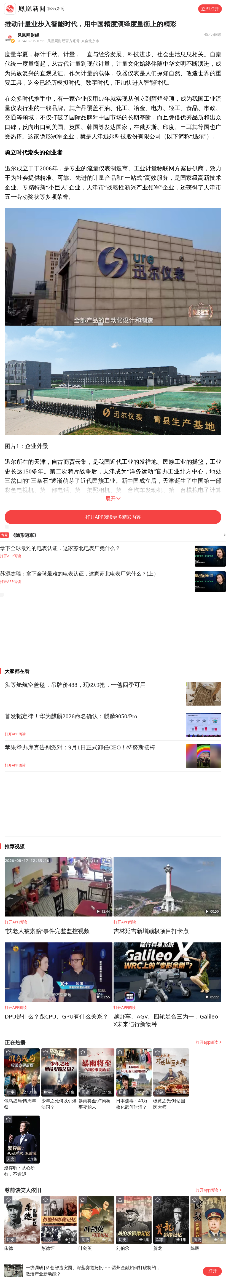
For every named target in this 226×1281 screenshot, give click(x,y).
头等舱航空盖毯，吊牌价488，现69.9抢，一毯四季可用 (75, 685)
